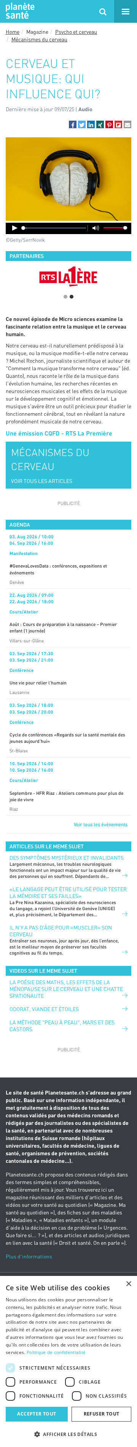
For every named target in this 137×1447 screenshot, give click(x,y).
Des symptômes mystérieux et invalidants (67, 857)
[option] (68, 276)
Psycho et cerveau (76, 31)
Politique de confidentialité (56, 1352)
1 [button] (65, 297)
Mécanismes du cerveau (39, 39)
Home (12, 31)
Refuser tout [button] (101, 1414)
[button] (72, 124)
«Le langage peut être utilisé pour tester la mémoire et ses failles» (68, 892)
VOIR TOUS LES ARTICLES (41, 481)
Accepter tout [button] (36, 1414)
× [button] (128, 1284)
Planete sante (19, 11)
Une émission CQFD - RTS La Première (59, 433)
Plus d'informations (29, 1256)
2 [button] (71, 297)
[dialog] (68, 1361)
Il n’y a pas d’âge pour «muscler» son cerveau (61, 930)
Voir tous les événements (100, 824)
